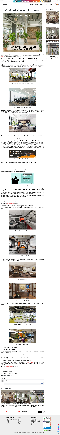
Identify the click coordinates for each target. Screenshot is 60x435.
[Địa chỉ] (58, 433)
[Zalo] (58, 426)
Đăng (42, 383)
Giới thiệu (19, 419)
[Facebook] (58, 429)
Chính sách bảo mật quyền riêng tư (35, 426)
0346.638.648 (23, 411)
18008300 (10, 411)
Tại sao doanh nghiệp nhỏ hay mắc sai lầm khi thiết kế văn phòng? (37, 406)
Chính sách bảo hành (33, 424)
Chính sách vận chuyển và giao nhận (35, 421)
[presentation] (1, 396)
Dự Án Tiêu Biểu (42, 4)
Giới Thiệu (32, 4)
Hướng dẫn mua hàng (33, 422)
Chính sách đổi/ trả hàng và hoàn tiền (36, 425)
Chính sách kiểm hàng (34, 423)
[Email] (58, 431)
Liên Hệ (50, 4)
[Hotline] (58, 424)
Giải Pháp (36, 4)
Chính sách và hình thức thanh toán (35, 420)
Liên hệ (19, 423)
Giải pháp (19, 420)
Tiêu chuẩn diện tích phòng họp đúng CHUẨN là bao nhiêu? (7, 406)
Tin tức (47, 4)
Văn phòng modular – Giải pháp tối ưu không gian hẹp (22, 406)
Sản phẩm (19, 421)
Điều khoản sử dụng (33, 419)
